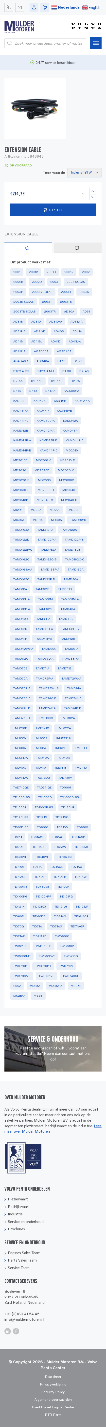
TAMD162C (21, 559)
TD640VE (42, 857)
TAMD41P (20, 638)
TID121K (18, 906)
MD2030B (66, 480)
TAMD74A (74, 688)
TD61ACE (37, 837)
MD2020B (42, 470)
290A (17, 986)
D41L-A (50, 391)
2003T (47, 301)
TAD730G (43, 777)
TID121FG (66, 896)
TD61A (17, 837)
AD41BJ (36, 341)
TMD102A (68, 718)
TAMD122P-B (74, 539)
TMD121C (42, 728)
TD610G (42, 827)
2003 (54, 282)
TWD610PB (43, 946)
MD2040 (68, 490)
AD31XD (39, 331)
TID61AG (60, 916)
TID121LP (82, 906)
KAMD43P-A (22, 440)
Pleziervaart (18, 1199)
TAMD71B (64, 668)
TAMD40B (20, 619)
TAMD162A (48, 549)
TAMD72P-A (44, 678)
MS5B (38, 995)
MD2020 (19, 470)
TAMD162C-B (47, 559)
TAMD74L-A (73, 698)
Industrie (15, 1214)
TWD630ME (22, 956)
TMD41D (81, 767)
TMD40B (63, 758)
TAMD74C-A (22, 698)
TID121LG (60, 906)
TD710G (18, 867)
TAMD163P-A (50, 569)
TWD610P (20, 946)
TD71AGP (19, 877)
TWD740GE (71, 976)
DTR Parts (53, 1415)
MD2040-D (69, 500)
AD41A (77, 331)
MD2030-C (21, 490)
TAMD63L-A (44, 658)
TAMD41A (43, 619)
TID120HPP (43, 896)
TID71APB (40, 936)
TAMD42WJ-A (23, 649)
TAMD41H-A (44, 629)
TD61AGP (78, 837)
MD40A (56, 520)
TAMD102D (78, 520)
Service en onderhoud (26, 1221)
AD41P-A (19, 351)
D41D (33, 391)
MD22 (17, 510)
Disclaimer (53, 1376)
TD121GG (61, 817)
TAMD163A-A (22, 569)
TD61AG (57, 837)
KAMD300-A (46, 420)
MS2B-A (19, 995)
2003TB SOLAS (24, 311)
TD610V (82, 827)
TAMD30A (71, 579)
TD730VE (42, 886)
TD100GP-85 (44, 807)
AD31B (18, 321)
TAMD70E (20, 668)
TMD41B (60, 767)
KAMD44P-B (22, 450)
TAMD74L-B (21, 708)
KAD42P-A (82, 401)
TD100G (65, 787)
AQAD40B (20, 361)
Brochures (16, 1229)
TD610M (63, 827)
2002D (37, 282)
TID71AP (19, 936)
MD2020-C (66, 470)
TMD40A (42, 758)
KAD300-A (71, 391)
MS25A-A (55, 986)
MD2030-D (46, 490)
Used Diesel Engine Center (53, 1407)
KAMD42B (20, 430)
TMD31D (81, 748)
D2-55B (37, 381)
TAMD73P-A (22, 688)
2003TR (50, 311)
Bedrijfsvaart (19, 1206)
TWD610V (67, 946)
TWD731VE (46, 976)
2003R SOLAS (23, 301)
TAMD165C (21, 579)
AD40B (59, 331)
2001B (33, 272)
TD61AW (60, 847)
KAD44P (43, 410)
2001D (51, 272)
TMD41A (40, 767)
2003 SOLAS (76, 282)
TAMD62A (20, 658)
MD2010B (20, 460)
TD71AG (76, 867)
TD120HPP (20, 817)
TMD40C (19, 767)
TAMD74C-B (47, 698)
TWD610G (62, 936)
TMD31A (40, 748)
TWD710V (66, 966)
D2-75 (75, 381)
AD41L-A (75, 341)
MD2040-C (45, 500)
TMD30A (19, 748)
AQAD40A (64, 351)
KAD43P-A (20, 410)
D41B (17, 391)
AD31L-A (77, 321)
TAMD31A (20, 589)
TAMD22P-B (46, 579)
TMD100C (46, 718)
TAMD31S (45, 609)
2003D (66, 292)
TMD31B (60, 748)
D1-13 (61, 361)
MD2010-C (43, 460)
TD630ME (81, 847)
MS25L (76, 986)
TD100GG (45, 797)
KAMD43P (70, 430)
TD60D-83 (21, 827)
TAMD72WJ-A (71, 678)
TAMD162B (73, 549)
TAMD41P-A (43, 638)
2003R (84, 292)
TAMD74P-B (72, 708)
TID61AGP (81, 916)
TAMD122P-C (22, 549)
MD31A (38, 520)
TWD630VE (47, 956)
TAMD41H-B (70, 629)
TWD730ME (21, 976)
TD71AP (40, 877)
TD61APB (39, 847)
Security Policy (53, 1392)
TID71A (37, 926)
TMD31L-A (20, 758)
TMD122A (64, 728)
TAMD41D (20, 629)
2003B (18, 292)
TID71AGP (77, 926)
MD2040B (20, 500)
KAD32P (19, 401)
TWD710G (71, 956)
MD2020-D (21, 480)
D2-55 (18, 381)
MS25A (35, 986)
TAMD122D (21, 539)
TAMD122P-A (47, 539)
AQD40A (42, 361)
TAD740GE (21, 787)
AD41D (55, 341)
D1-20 (78, 361)
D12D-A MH (45, 371)
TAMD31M (45, 599)
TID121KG (39, 906)
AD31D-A (55, 321)
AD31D (36, 321)
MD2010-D (67, 460)
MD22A (36, 510)
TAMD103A (21, 529)
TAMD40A (68, 609)
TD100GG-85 (69, 797)
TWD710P (20, 966)
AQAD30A (41, 351)
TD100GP (19, 807)
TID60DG (39, 916)
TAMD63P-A (70, 658)
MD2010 (72, 450)
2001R (68, 272)
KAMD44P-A (75, 440)
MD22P (74, 510)
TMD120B (20, 728)
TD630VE (20, 857)
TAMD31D (65, 589)
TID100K (63, 886)
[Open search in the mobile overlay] (45, 43)
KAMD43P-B (48, 440)
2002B (18, 282)
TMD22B (40, 738)
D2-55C (56, 381)
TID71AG (56, 926)
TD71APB (59, 877)
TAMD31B (42, 589)
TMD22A (19, 738)
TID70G (18, 926)
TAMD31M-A (70, 599)
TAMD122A (69, 529)
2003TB (66, 301)
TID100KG (20, 896)
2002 (86, 272)
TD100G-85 (21, 797)
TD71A (37, 867)
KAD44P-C (20, 420)
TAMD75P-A (22, 718)
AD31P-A (19, 331)
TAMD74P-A (47, 708)
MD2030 (44, 480)
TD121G (41, 817)
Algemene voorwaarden (53, 1399)
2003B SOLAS (42, 292)
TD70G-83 (64, 857)
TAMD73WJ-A (49, 688)
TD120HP (67, 807)
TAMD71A (42, 668)
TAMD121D (45, 529)
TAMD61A (71, 649)
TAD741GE (44, 787)
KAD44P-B (64, 410)
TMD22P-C (63, 738)
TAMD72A (20, 678)
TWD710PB (43, 966)
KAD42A (40, 401)
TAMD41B (66, 619)
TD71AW (81, 877)
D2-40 (84, 371)
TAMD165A (76, 569)
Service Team (19, 1267)
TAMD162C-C (74, 559)
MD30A (18, 520)
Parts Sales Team (22, 1260)
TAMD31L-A (21, 599)
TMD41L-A (20, 777)
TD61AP (18, 847)
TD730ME (20, 886)
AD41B (18, 341)
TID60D (18, 916)
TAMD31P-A (21, 609)
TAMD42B (67, 638)
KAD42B (60, 401)
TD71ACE (56, 867)
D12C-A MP (21, 371)
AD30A (69, 311)
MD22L (55, 510)
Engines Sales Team (24, 1252)
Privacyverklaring (53, 1384)
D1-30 (66, 371)
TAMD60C (49, 649)
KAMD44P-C (48, 450)
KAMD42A (70, 420)
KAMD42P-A (45, 430)
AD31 (86, 311)
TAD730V (65, 777)
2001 (16, 272)
